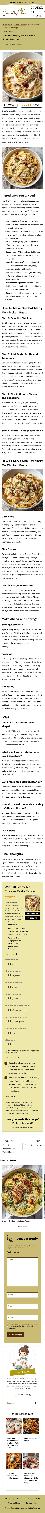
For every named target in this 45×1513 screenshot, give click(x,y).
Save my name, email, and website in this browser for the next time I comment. (23, 1326)
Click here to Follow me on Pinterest (22, 1127)
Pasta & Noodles (9, 32)
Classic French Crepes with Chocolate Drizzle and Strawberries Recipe (31, 1478)
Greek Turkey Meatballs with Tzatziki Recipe (9, 1146)
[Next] (42, 1194)
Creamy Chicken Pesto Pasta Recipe (16, 1221)
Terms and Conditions (16, 1503)
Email (11, 1306)
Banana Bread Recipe (33, 1143)
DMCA (37, 1499)
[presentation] (14, 1426)
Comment (13, 1260)
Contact (15, 1499)
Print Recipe (32, 913)
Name (11, 1295)
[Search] (36, 1403)
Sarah (6, 44)
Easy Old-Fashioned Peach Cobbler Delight (12, 1475)
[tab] (18, 1226)
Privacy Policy (31, 1503)
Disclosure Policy (26, 1499)
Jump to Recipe (11, 105)
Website (11, 1317)
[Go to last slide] (3, 1194)
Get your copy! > (23, 2)
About (7, 1499)
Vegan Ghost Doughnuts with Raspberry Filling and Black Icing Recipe (12, 1443)
